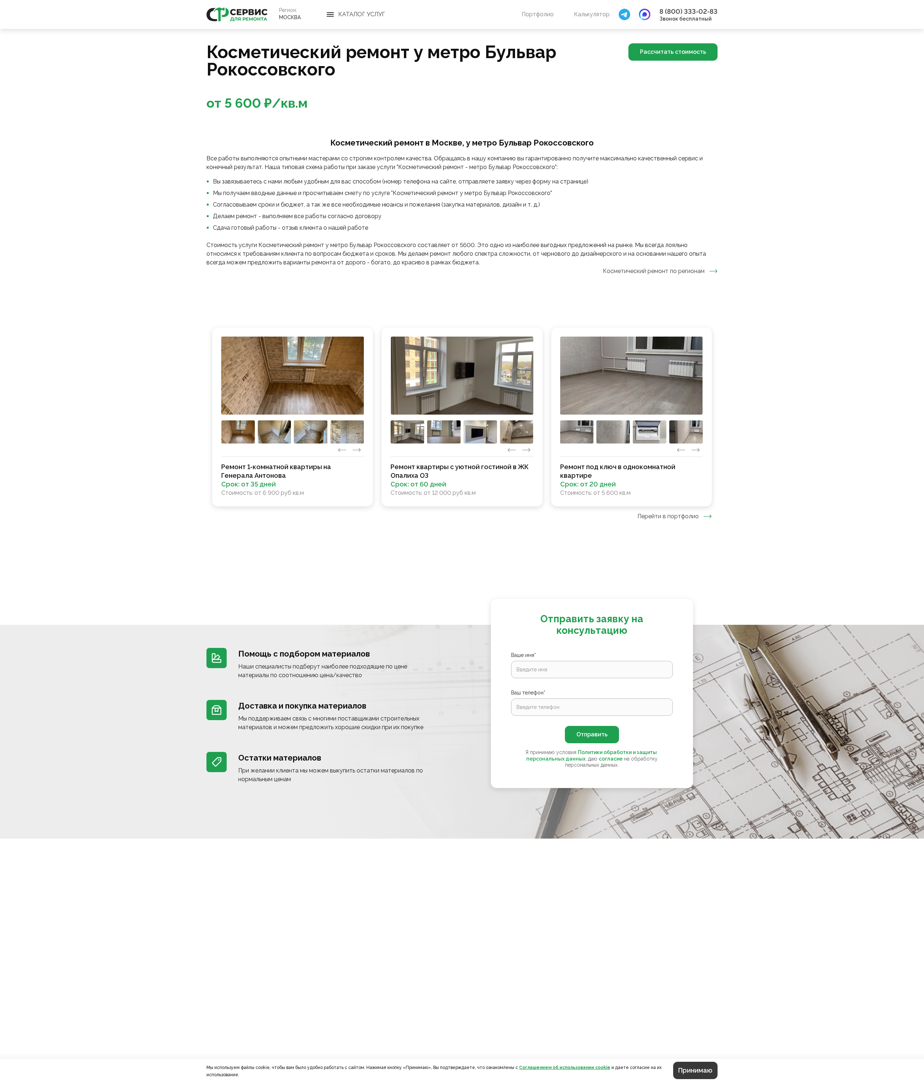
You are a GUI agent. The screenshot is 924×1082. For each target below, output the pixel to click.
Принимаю (695, 1070)
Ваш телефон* (528, 693)
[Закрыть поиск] (624, 14)
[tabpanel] (462, 417)
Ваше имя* (523, 655)
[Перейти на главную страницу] (236, 14)
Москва (290, 17)
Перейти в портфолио (668, 516)
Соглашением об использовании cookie (564, 1067)
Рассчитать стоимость (673, 51)
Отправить (591, 734)
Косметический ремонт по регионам (654, 271)
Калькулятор (592, 14)
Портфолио (538, 14)
